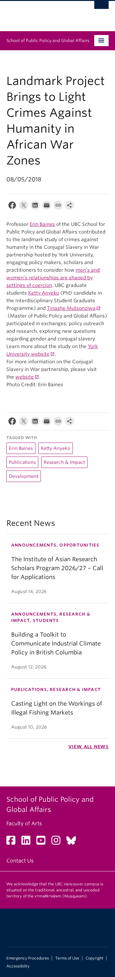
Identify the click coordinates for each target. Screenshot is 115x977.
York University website (52, 350)
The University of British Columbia (42, 13)
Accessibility (18, 966)
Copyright (94, 958)
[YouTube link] (43, 842)
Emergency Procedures (27, 958)
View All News (88, 746)
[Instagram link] (58, 842)
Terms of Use (67, 958)
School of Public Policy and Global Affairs (47, 40)
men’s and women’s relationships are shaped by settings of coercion (53, 277)
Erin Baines (42, 224)
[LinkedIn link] (28, 842)
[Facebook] (12, 207)
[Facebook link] (13, 842)
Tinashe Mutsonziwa (71, 308)
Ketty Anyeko (43, 293)
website (24, 377)
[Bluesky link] (73, 842)
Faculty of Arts (24, 823)
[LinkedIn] (35, 207)
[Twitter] (23, 207)
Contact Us (20, 861)
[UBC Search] (101, 8)
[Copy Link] (58, 207)
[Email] (46, 207)
